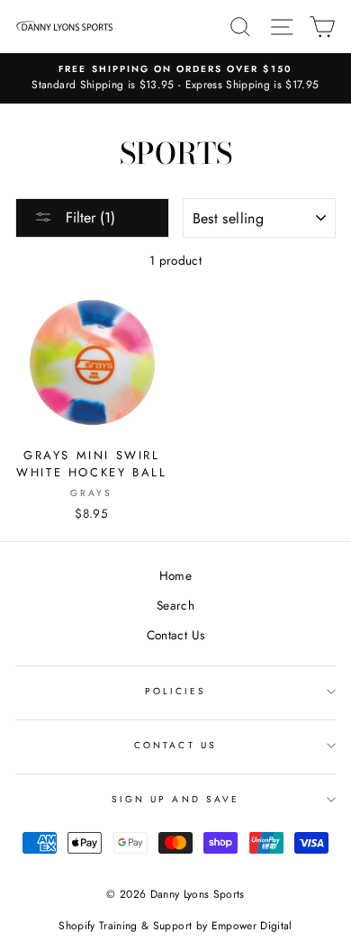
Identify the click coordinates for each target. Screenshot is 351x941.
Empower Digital (252, 926)
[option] (175, 78)
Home (175, 575)
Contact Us (175, 635)
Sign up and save (175, 799)
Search (175, 605)
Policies (175, 691)
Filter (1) (88, 217)
